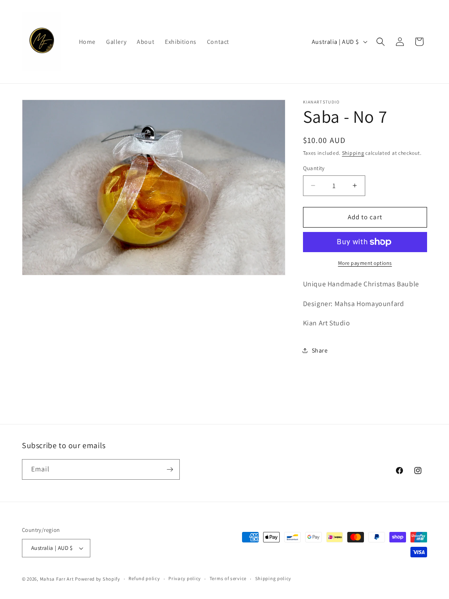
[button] (380, 41)
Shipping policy (273, 578)
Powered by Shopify (97, 579)
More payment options (365, 263)
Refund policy (144, 578)
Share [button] (320, 350)
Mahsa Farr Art (57, 579)
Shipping (353, 153)
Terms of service (228, 578)
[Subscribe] (169, 469)
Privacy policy (184, 578)
